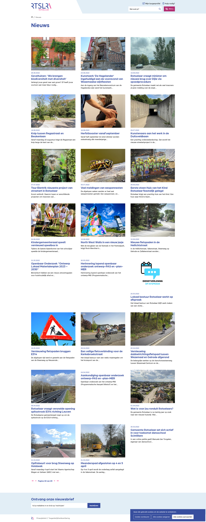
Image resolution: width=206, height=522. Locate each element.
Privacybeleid (41, 518)
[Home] (41, 7)
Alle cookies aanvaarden (182, 517)
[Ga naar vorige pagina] (36, 481)
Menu (171, 8)
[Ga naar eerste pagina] (32, 481)
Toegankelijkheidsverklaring (59, 518)
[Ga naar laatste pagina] (57, 481)
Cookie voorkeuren (142, 517)
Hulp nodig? (170, 3)
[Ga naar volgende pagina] (54, 481)
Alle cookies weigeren (161, 517)
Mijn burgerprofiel (152, 3)
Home (32, 17)
